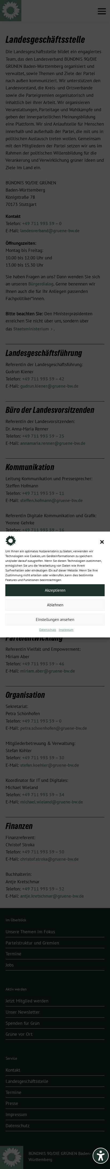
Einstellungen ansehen (55, 619)
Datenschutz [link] (47, 630)
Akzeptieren (55, 590)
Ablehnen (55, 605)
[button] (102, 542)
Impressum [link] (66, 630)
